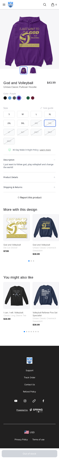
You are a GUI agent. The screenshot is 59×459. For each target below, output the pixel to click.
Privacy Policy (21, 439)
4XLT (9, 141)
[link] (17, 227)
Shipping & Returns (12, 187)
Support (29, 370)
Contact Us (29, 384)
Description (8, 159)
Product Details (10, 177)
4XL (36, 123)
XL (50, 114)
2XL (9, 123)
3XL (22, 123)
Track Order (29, 377)
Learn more (45, 149)
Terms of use (38, 439)
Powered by (22, 410)
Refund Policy (29, 391)
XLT (22, 132)
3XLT (50, 132)
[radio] (9, 114)
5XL (50, 123)
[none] (46, 108)
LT (9, 132)
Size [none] (5, 108)
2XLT (36, 132)
